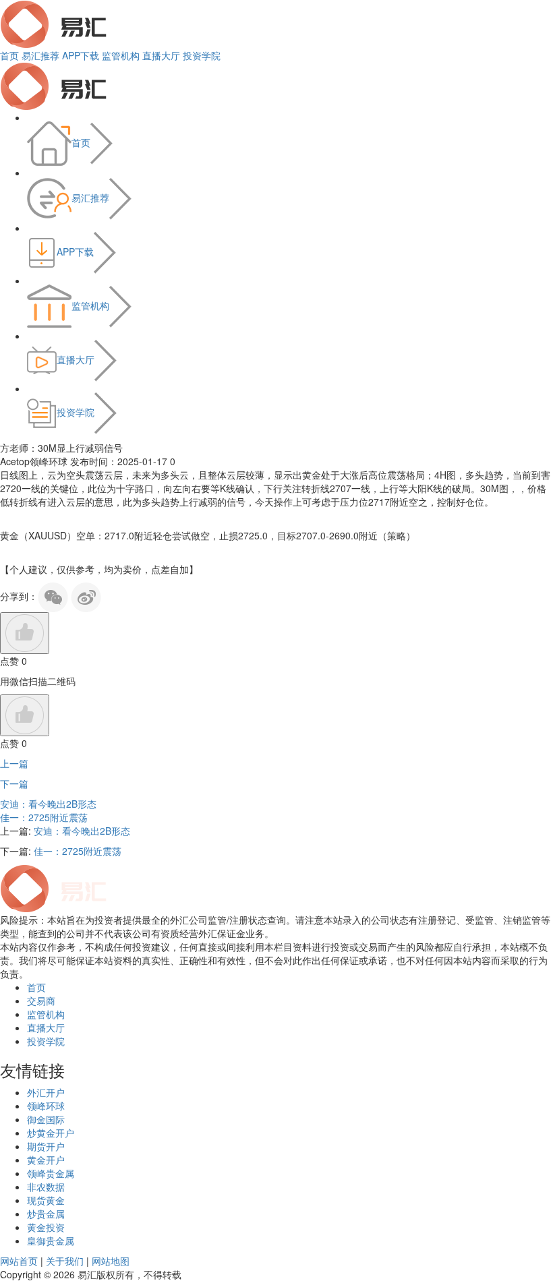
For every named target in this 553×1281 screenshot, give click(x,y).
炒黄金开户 (50, 1132)
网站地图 (110, 1261)
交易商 (41, 1000)
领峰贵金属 (50, 1173)
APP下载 (80, 55)
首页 (9, 55)
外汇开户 (46, 1092)
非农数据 (46, 1186)
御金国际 (46, 1119)
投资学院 (202, 55)
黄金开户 (46, 1159)
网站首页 (19, 1261)
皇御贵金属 (50, 1240)
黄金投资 (46, 1227)
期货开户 (46, 1146)
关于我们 (65, 1261)
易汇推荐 (40, 55)
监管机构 (121, 55)
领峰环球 (46, 1105)
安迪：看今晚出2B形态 (48, 803)
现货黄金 (46, 1200)
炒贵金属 (46, 1213)
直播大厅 (161, 55)
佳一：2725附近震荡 (44, 817)
